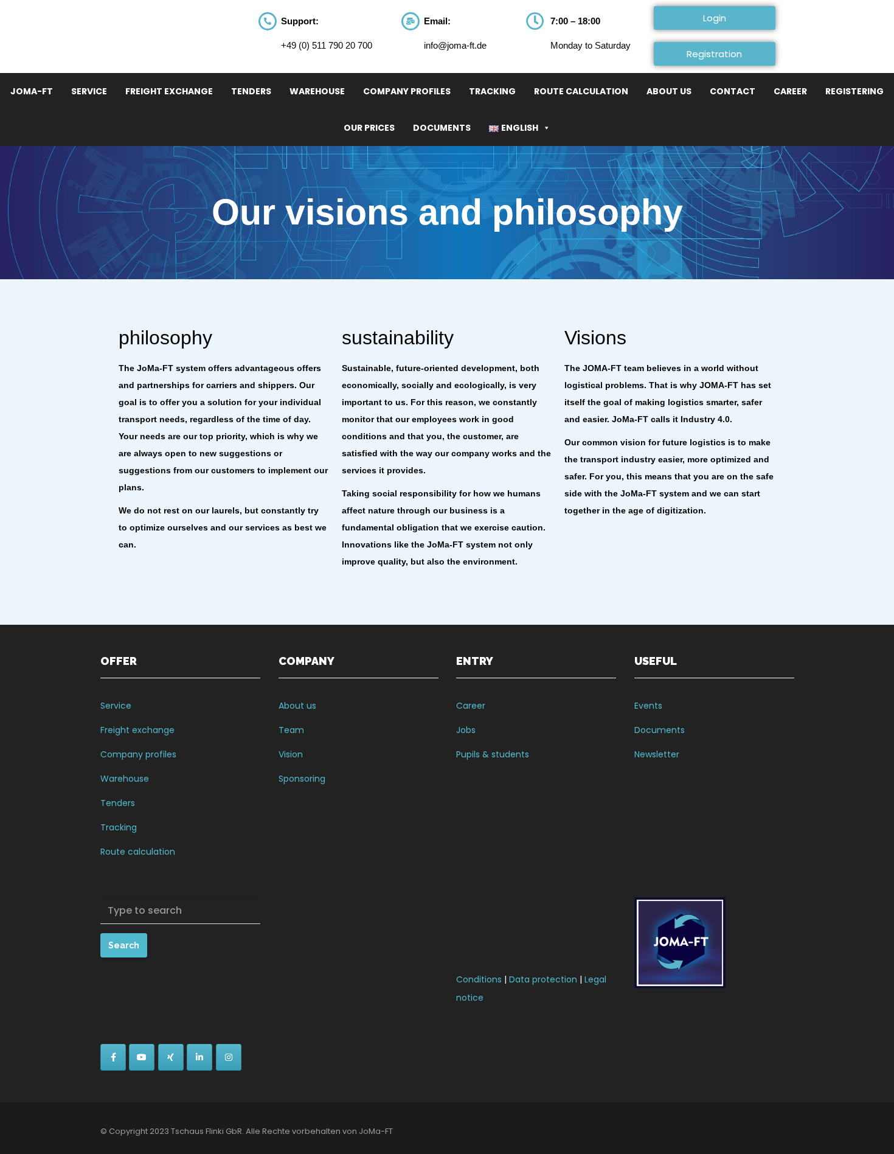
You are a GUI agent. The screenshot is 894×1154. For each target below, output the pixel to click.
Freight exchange (137, 730)
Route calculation (581, 91)
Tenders (251, 91)
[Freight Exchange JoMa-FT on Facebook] (113, 1057)
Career (790, 91)
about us (668, 91)
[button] (714, 18)
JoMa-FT (31, 91)
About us (297, 706)
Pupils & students (492, 754)
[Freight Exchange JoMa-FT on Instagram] (228, 1057)
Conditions (479, 979)
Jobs (466, 730)
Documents (442, 128)
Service (89, 91)
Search (123, 945)
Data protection (543, 979)
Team (291, 730)
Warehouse (317, 91)
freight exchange (169, 91)
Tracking (492, 91)
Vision (291, 754)
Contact (732, 91)
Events (648, 706)
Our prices (369, 128)
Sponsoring (302, 779)
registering (854, 91)
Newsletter (656, 754)
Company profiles (407, 91)
